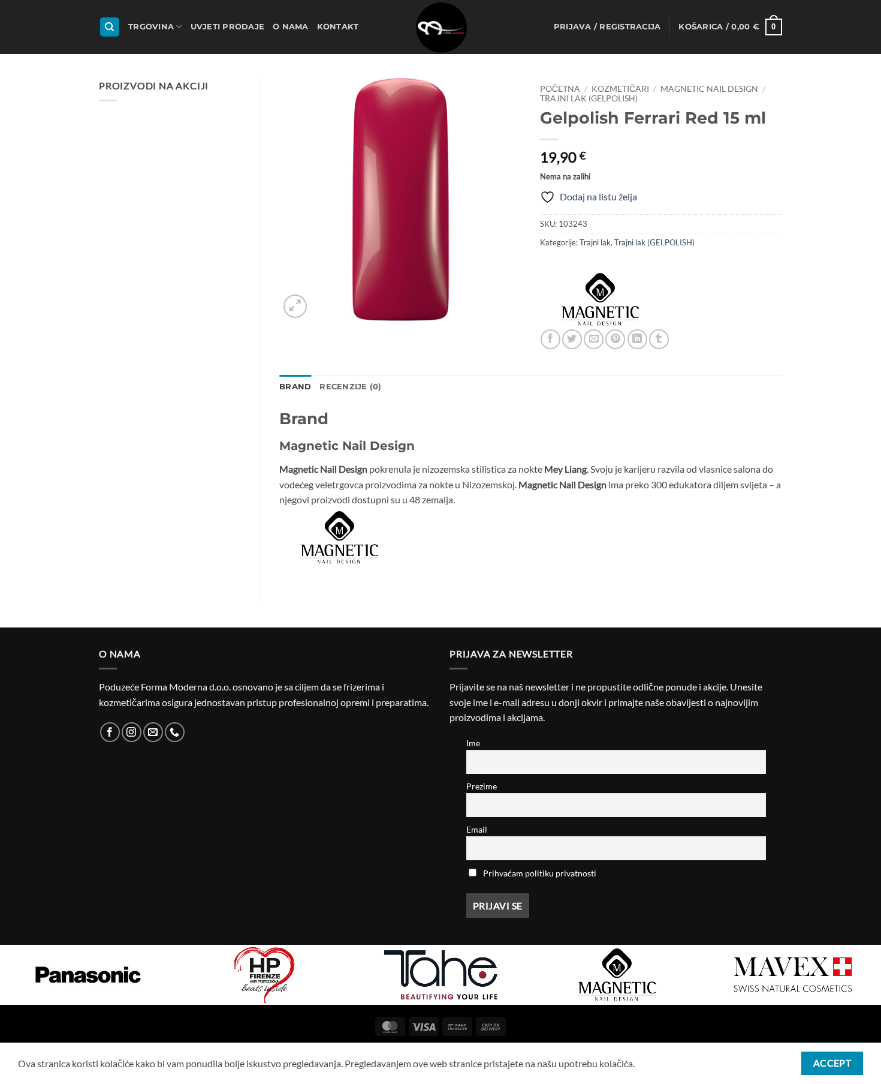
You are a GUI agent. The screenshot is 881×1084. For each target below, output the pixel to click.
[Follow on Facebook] (110, 732)
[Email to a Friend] (594, 339)
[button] (607, 27)
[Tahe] (440, 975)
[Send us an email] (153, 732)
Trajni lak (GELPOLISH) (589, 98)
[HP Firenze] (264, 975)
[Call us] (175, 732)
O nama (291, 26)
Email (476, 829)
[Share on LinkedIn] (637, 339)
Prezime (481, 786)
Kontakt (338, 26)
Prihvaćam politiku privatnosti (539, 873)
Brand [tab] (295, 386)
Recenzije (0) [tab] (350, 386)
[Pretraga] (109, 27)
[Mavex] (793, 975)
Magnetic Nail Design (709, 89)
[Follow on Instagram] (131, 732)
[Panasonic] (88, 975)
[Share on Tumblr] (659, 339)
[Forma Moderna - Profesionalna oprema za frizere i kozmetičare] (440, 27)
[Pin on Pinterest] (615, 339)
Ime (473, 743)
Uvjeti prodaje (228, 26)
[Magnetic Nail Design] (600, 299)
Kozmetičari (620, 89)
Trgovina (151, 26)
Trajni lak (595, 242)
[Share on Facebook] (550, 339)
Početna (560, 89)
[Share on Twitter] (572, 339)
